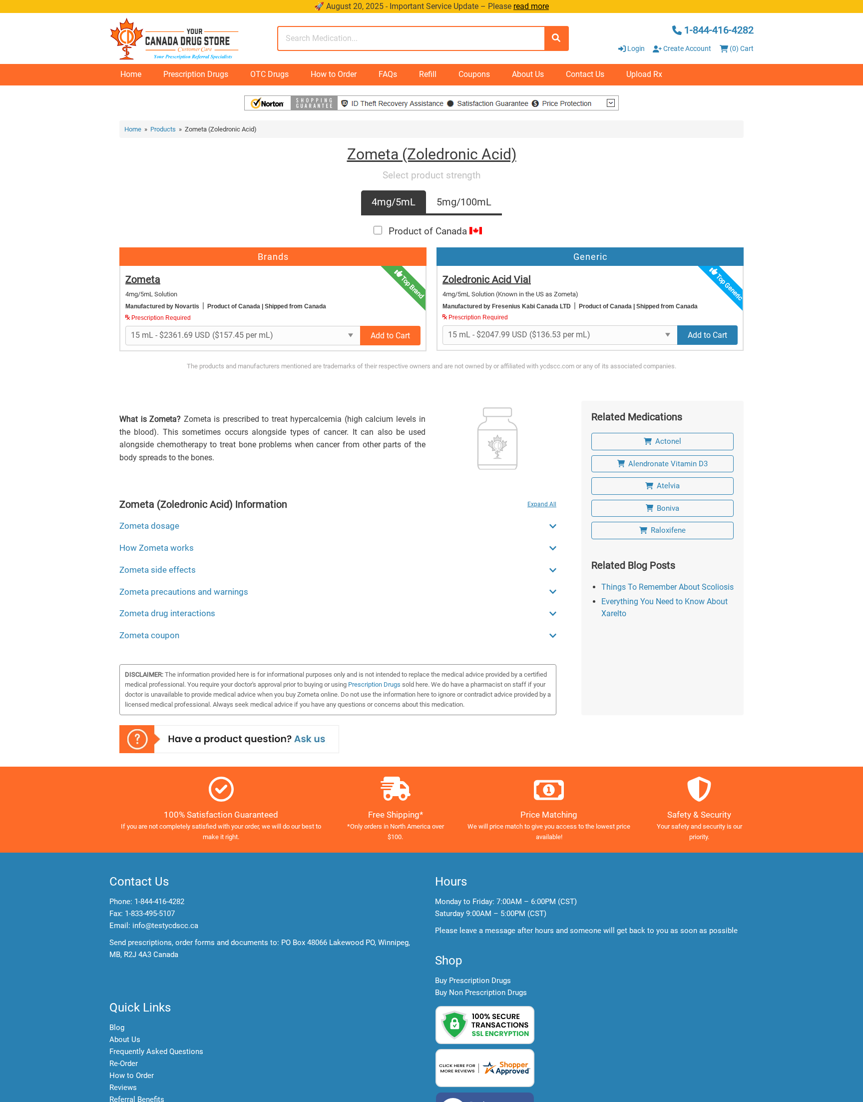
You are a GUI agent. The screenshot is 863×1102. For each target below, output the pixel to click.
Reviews (123, 1087)
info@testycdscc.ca (165, 925)
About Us (528, 74)
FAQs (388, 74)
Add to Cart (390, 335)
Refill (427, 74)
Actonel (668, 441)
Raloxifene (668, 530)
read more (531, 6)
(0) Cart (741, 48)
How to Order (334, 74)
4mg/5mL (394, 202)
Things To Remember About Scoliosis (667, 587)
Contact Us (585, 74)
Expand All (541, 504)
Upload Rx (644, 74)
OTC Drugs (269, 74)
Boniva (668, 508)
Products (163, 129)
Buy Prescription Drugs (473, 980)
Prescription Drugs (195, 74)
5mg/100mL (463, 202)
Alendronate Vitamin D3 (668, 463)
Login (636, 48)
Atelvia (668, 485)
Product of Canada (429, 231)
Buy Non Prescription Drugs (481, 992)
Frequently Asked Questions (156, 1051)
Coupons (474, 74)
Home (130, 74)
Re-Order (123, 1063)
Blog (116, 1027)
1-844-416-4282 (159, 901)
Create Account (686, 48)
